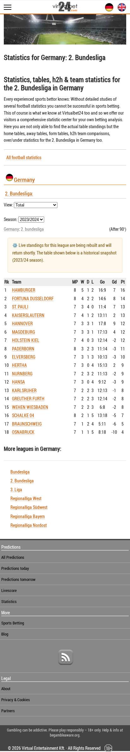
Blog (4, 634)
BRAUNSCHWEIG (27, 424)
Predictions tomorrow (18, 579)
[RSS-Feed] (65, 667)
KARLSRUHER (24, 390)
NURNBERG (22, 374)
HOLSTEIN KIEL (25, 340)
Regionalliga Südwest (28, 507)
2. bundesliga (32, 229)
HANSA (18, 382)
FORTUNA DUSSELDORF (33, 298)
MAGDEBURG (23, 332)
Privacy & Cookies (15, 699)
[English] (120, 11)
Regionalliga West (25, 498)
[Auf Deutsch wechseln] (108, 11)
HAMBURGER (23, 290)
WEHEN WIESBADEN (30, 407)
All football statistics (23, 157)
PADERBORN (23, 349)
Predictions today (15, 568)
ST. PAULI (20, 307)
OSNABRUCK (23, 432)
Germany (24, 179)
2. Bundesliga (22, 481)
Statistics (9, 601)
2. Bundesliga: (19, 193)
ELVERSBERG (23, 357)
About (5, 688)
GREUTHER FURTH (28, 399)
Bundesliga (20, 472)
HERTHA (19, 365)
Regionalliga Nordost (28, 525)
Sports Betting (12, 623)
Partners (8, 710)
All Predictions (12, 557)
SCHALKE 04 (23, 415)
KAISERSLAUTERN (28, 315)
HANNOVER (22, 323)
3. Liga (16, 489)
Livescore (9, 590)
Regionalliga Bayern (27, 516)
